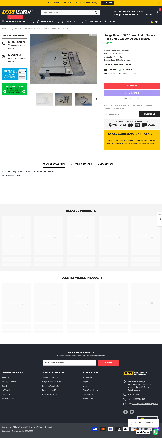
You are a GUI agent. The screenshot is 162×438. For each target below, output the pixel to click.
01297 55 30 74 (136, 395)
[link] (14, 74)
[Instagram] (132, 412)
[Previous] (31, 99)
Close (159, 3)
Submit (108, 362)
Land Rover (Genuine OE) (120, 51)
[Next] (96, 99)
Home (4, 29)
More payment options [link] (132, 99)
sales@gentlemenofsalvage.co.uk (145, 404)
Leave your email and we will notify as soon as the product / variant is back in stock (129, 106)
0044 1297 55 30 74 (138, 399)
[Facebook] (125, 412)
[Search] (70, 12)
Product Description (54, 164)
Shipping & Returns (81, 164)
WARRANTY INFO (105, 164)
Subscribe (149, 114)
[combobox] (67, 12)
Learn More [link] (12, 48)
